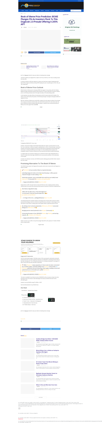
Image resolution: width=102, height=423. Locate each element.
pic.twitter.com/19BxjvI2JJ (34, 215)
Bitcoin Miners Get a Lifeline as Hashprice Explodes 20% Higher (53, 66)
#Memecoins (46, 270)
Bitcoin (26, 10)
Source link (23, 318)
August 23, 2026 (29, 69)
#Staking (50, 213)
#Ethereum (44, 206)
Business (52, 10)
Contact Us (62, 10)
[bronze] (41, 58)
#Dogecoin (29, 265)
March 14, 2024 (42, 182)
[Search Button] (80, 11)
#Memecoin (25, 179)
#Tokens (44, 213)
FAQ (23, 0)
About (22, 0)
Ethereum (31, 10)
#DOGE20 (26, 170)
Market (42, 10)
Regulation (37, 10)
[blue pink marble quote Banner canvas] (72, 49)
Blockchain (47, 10)
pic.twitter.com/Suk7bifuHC (28, 195)
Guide (57, 10)
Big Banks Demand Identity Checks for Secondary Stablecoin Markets (46, 374)
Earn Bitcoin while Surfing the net (30, 0)
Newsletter (79, 0)
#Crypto (44, 210)
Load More (41, 397)
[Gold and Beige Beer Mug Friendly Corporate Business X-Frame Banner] (72, 41)
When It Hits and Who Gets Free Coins (46, 385)
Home (23, 10)
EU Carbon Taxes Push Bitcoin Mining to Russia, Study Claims (47, 362)
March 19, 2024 (42, 274)
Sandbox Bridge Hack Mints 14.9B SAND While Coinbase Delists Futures (32, 67)
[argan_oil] (41, 323)
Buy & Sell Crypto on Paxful (39, 0)
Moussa (25, 27)
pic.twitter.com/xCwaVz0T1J (28, 271)
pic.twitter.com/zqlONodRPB (43, 179)
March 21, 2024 (30, 27)
